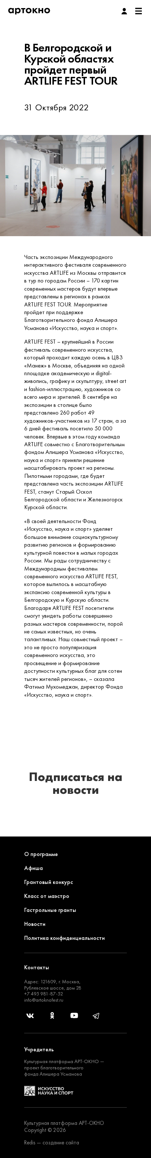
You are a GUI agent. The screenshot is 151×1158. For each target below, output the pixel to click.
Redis (29, 1142)
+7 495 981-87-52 (43, 993)
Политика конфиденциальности (64, 938)
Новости (34, 924)
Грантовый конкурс (48, 882)
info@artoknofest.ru (43, 1000)
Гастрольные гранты (50, 910)
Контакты (36, 967)
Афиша (33, 868)
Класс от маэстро (46, 896)
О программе (41, 854)
